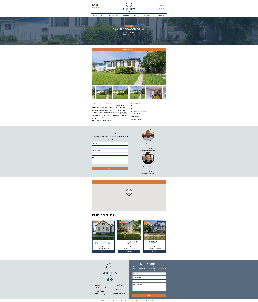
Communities (126, 15)
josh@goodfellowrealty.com (149, 150)
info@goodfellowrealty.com (99, 9)
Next (163, 68)
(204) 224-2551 (149, 148)
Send (110, 169)
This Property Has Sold (129, 49)
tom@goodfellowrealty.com (149, 173)
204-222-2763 (119, 289)
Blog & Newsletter (159, 15)
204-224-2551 (95, 7)
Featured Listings (114, 15)
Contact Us (161, 5)
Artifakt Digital (137, 300)
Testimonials (146, 15)
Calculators (161, 8)
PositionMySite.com (152, 300)
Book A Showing (128, 182)
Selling (95, 15)
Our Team (136, 15)
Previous (94, 68)
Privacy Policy (124, 300)
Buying (103, 15)
